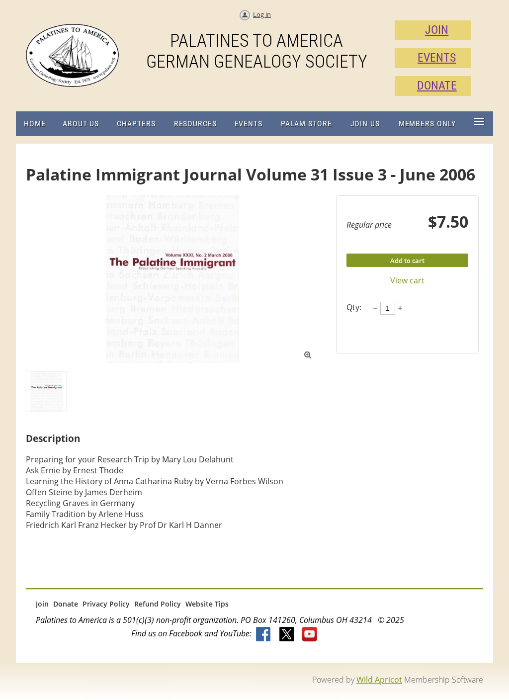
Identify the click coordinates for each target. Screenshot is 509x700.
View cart (407, 280)
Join (42, 604)
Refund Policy (157, 604)
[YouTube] (310, 635)
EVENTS (437, 58)
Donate (65, 604)
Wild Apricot (379, 679)
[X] (287, 635)
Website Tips (207, 604)
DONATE (437, 85)
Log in (262, 14)
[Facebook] (264, 635)
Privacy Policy (106, 604)
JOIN (436, 30)
